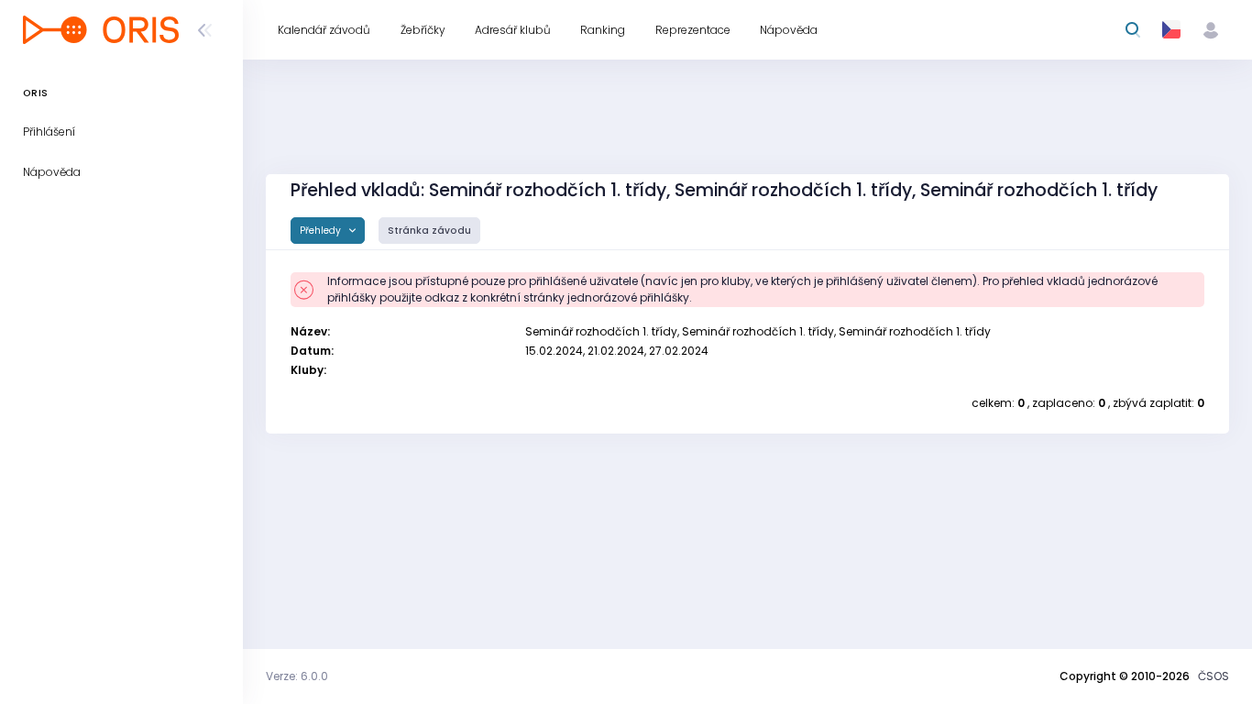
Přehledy (322, 230)
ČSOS (1213, 676)
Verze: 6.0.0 (297, 676)
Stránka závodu (429, 230)
